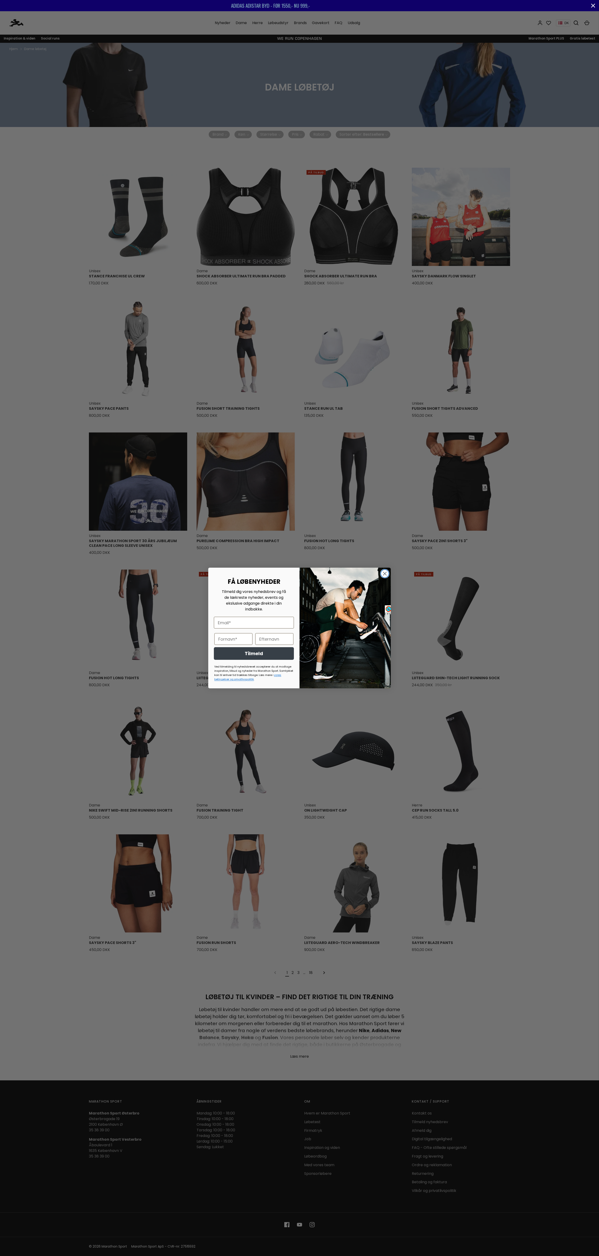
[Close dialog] (385, 574)
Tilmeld (254, 653)
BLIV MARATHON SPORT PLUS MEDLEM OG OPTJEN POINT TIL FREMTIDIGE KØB (299, 5)
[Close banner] (593, 5)
